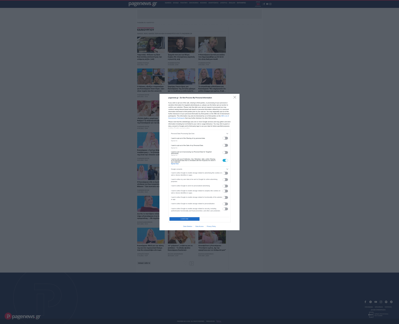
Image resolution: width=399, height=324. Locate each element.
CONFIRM (184, 219)
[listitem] (199, 133)
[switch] (225, 138)
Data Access (199, 226)
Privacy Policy (211, 226)
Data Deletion (187, 226)
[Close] (235, 98)
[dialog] (199, 162)
